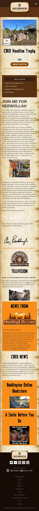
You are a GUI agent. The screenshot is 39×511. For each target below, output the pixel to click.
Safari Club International (10, 363)
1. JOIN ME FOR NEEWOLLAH (13, 83)
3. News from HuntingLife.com (14, 89)
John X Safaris (20, 182)
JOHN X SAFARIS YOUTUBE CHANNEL (18, 198)
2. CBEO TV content (10, 86)
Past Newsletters (19, 495)
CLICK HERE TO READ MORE (18, 349)
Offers (20, 492)
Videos (19, 486)
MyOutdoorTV (7, 333)
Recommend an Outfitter (19, 498)
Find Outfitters (19, 477)
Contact (19, 504)
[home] (19, 7)
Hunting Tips (20, 489)
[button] (36, 4)
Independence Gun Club (28, 118)
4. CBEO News (8, 92)
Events (19, 483)
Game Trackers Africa (15, 226)
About (20, 480)
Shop (19, 501)
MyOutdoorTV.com (9, 337)
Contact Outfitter (19, 64)
